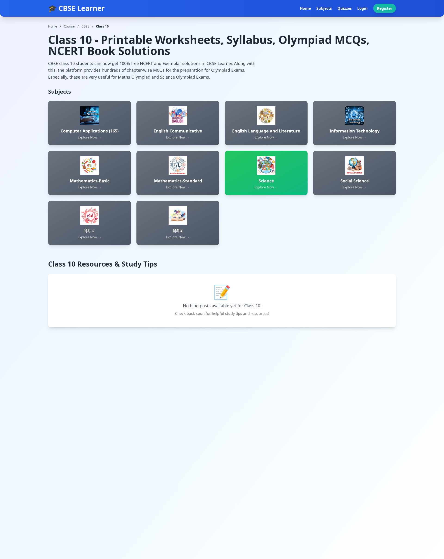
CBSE (85, 26)
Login (362, 8)
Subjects (324, 8)
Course (69, 26)
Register (384, 8)
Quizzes (344, 8)
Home (305, 8)
